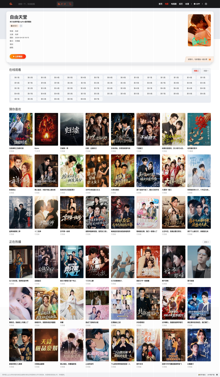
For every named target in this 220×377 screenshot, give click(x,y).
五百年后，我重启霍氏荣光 (171, 231)
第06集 (83, 77)
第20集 (70, 83)
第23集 (110, 83)
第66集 (83, 99)
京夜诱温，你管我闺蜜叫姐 (120, 148)
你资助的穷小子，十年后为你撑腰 (199, 190)
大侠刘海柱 (115, 190)
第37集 (96, 88)
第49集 (56, 94)
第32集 (30, 88)
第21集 (83, 83)
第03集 (43, 77)
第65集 (70, 99)
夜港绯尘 (12, 190)
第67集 (96, 99)
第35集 (70, 88)
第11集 (149, 77)
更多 (206, 242)
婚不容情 (165, 281)
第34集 (56, 88)
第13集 (176, 77)
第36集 (83, 88)
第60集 (202, 94)
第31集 (16, 88)
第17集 (30, 83)
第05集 (70, 77)
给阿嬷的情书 (192, 148)
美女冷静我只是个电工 (68, 281)
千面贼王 (139, 148)
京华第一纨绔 (65, 231)
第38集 (110, 88)
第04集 (56, 77)
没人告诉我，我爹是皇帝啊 (18, 281)
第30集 (202, 83)
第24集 (123, 83)
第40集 (136, 88)
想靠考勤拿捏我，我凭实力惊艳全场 (97, 231)
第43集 (176, 88)
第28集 (176, 83)
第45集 (202, 88)
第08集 (110, 77)
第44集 (189, 88)
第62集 (30, 99)
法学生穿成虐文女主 (93, 190)
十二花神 (38, 231)
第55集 (136, 94)
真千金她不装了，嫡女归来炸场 (147, 190)
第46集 (17, 94)
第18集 (43, 83)
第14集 (189, 77)
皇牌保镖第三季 (14, 231)
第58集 (176, 94)
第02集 (30, 77)
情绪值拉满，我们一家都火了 (146, 231)
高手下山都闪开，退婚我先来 (197, 231)
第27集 (163, 83)
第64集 (56, 99)
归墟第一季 (64, 148)
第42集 (163, 88)
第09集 (123, 77)
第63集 (43, 99)
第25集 (136, 83)
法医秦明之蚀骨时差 (16, 148)
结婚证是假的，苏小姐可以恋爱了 (173, 148)
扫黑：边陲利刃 (91, 148)
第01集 (16, 77)
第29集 (189, 83)
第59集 (189, 94)
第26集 (149, 83)
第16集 (16, 83)
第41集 (149, 88)
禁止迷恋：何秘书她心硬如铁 (45, 190)
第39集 (123, 88)
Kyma (37, 148)
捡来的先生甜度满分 (67, 190)
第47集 (30, 94)
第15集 (202, 77)
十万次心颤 (90, 281)
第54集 (123, 94)
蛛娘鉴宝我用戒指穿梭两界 (120, 231)
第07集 (96, 77)
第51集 (83, 94)
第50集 (70, 94)
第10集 (136, 77)
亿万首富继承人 (116, 281)
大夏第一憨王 (167, 190)
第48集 (43, 94)
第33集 (43, 88)
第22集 (96, 83)
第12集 (163, 77)
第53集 (110, 94)
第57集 (163, 94)
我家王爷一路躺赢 (142, 281)
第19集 (56, 83)
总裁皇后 (38, 281)
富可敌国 (190, 281)
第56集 (149, 94)
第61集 (16, 99)
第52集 (96, 94)
